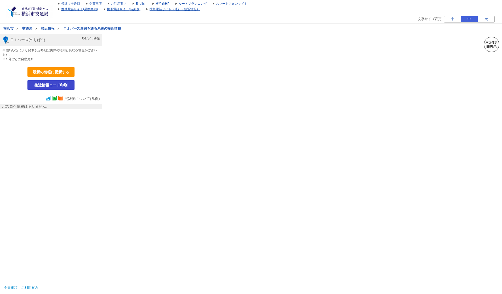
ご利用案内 (29, 288)
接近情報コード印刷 (51, 85)
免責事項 (11, 288)
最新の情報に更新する (51, 72)
